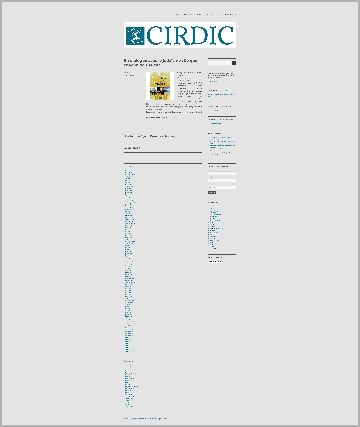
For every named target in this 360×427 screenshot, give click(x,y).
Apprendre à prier (130, 369)
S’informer (197, 14)
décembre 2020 (129, 239)
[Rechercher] (234, 63)
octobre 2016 (129, 322)
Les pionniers (129, 390)
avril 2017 (128, 310)
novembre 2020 (130, 241)
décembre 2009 (130, 341)
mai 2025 (128, 182)
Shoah (127, 400)
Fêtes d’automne (130, 379)
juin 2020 (128, 245)
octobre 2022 (129, 208)
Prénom (210, 177)
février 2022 (128, 215)
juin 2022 (128, 212)
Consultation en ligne (214, 124)
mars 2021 (128, 233)
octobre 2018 (129, 280)
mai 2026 (128, 170)
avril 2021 (128, 231)
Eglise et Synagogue (131, 373)
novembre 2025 (130, 174)
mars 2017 (128, 312)
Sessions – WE (129, 398)
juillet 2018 (128, 284)
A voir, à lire (210, 14)
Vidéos (127, 404)
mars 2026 (128, 172)
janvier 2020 (129, 255)
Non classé (128, 394)
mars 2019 (128, 271)
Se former (185, 14)
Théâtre (127, 402)
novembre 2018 (129, 278)
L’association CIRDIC (226, 14)
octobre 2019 (129, 261)
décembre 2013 (129, 334)
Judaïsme (128, 384)
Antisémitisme (129, 367)
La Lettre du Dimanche (132, 386)
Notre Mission (212, 81)
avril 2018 (128, 290)
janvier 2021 (128, 237)
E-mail (210, 185)
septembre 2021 (130, 223)
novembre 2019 (130, 259)
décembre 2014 (129, 332)
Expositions (128, 375)
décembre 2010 (129, 339)
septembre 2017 (130, 304)
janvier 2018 (128, 296)
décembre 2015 (129, 330)
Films (127, 381)
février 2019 (128, 273)
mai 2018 (128, 288)
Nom (209, 170)
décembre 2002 (129, 343)
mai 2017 (128, 308)
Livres (125, 77)
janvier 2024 (129, 194)
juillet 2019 (128, 265)
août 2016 (128, 326)
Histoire (127, 383)
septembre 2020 (130, 243)
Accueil (176, 14)
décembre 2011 (129, 338)
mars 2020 (128, 251)
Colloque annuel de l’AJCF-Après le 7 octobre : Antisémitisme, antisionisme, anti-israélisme (221, 155)
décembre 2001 (129, 345)
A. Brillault (127, 72)
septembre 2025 (130, 176)
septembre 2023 (130, 202)
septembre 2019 (130, 263)
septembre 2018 (130, 282)
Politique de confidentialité (138, 419)
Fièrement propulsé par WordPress (157, 419)
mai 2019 (128, 267)
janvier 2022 (129, 217)
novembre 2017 (129, 300)
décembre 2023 (129, 196)
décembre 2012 (129, 336)
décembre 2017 (129, 298)
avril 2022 (128, 214)
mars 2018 (128, 292)
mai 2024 (128, 188)
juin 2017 (128, 306)
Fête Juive (128, 377)
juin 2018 (128, 286)
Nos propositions (213, 110)
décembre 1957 (129, 351)
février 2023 (128, 206)
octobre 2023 (129, 200)
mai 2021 (128, 229)
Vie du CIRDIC (129, 406)
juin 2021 (128, 227)
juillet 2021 (128, 225)
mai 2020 (128, 247)
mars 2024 (128, 190)
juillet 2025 (128, 180)
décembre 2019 (129, 257)
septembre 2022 (130, 210)
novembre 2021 (129, 221)
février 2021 (128, 235)
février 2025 (128, 184)
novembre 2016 (130, 320)
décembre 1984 (129, 349)
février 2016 (128, 328)
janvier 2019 (129, 275)
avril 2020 (128, 249)
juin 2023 (128, 204)
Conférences (129, 371)
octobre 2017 (129, 302)
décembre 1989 (129, 347)
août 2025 (128, 178)
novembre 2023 (130, 198)
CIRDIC (126, 419)
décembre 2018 (129, 277)
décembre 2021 (129, 219)
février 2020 (128, 253)
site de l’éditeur (171, 117)
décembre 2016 (129, 318)
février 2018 (128, 294)
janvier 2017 (128, 316)
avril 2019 (128, 269)
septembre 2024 (130, 186)
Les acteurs (128, 388)
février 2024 (128, 192)
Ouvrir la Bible (129, 396)
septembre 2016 (130, 324)
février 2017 (128, 314)
